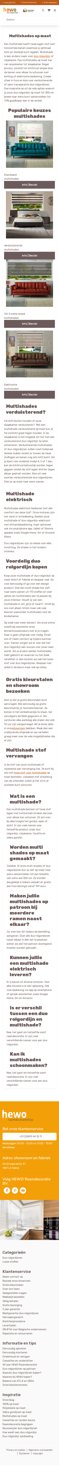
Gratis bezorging (12, 1305)
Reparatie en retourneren (17, 1333)
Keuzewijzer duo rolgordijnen (20, 1428)
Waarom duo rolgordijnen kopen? (22, 1372)
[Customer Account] (43, 10)
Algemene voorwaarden (41, 1450)
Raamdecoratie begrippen (18, 1424)
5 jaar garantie (11, 1309)
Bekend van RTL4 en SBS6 (18, 1380)
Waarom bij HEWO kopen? (17, 1376)
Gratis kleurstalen (13, 1284)
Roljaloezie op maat (14, 1407)
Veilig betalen (10, 1301)
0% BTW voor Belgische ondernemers (24, 1329)
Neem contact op (13, 1276)
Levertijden (9, 1325)
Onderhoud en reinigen (16, 1356)
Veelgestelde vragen (15, 1293)
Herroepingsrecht (13, 1317)
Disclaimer (24, 1453)
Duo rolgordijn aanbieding (18, 1436)
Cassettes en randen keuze (19, 1420)
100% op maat (11, 1404)
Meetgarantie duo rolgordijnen (21, 1313)
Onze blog (8, 1399)
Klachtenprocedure (14, 1321)
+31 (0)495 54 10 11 (30, 1136)
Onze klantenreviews (15, 1384)
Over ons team (11, 1288)
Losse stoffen (10, 1261)
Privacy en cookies (15, 1450)
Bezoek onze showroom (17, 1280)
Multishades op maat (15, 1416)
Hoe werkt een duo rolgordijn (20, 1432)
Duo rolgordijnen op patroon (19, 1368)
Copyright (38, 1453)
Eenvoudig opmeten (14, 1348)
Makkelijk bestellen (14, 1296)
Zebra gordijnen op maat (17, 1412)
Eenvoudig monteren (15, 1352)
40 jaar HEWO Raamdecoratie (20, 1364)
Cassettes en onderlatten (18, 1360)
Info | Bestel (29, 184)
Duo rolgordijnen (12, 1257)
